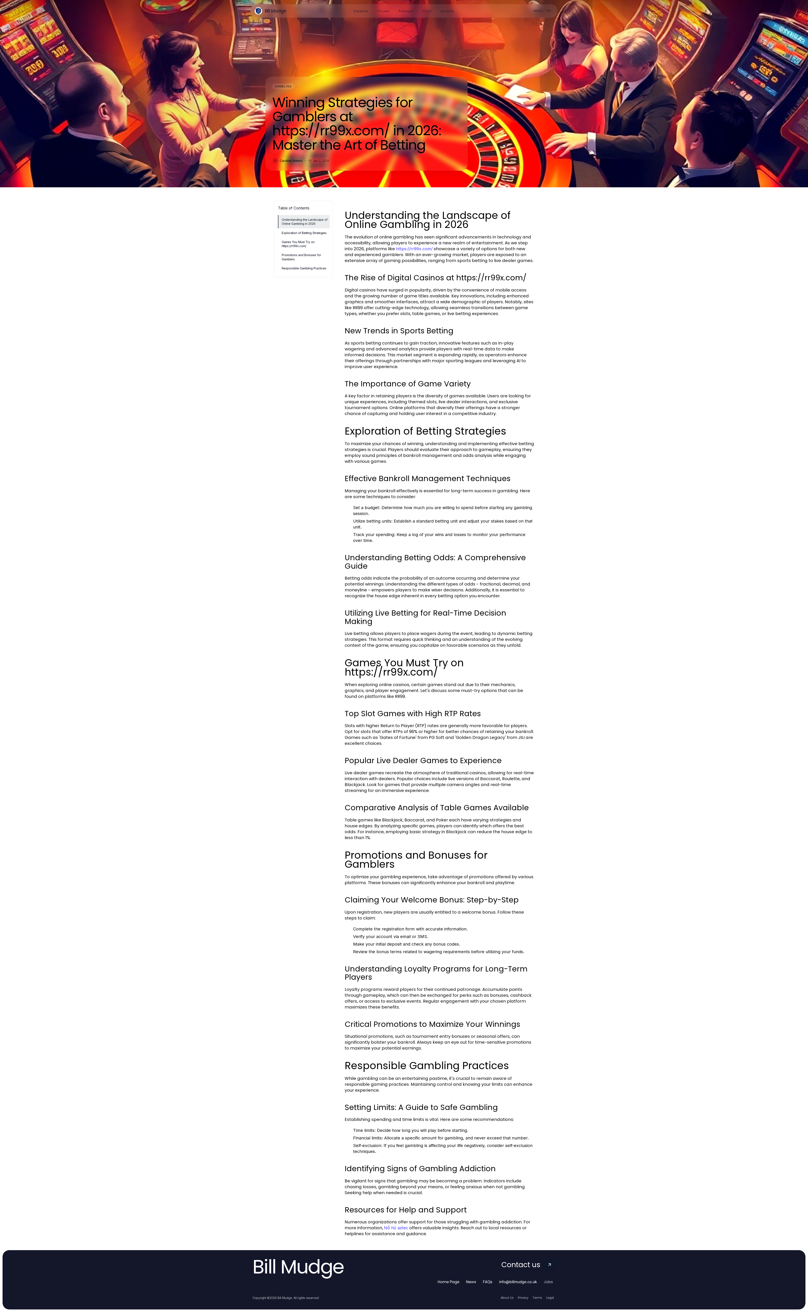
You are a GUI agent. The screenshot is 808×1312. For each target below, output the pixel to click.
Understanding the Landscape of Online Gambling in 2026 (304, 221)
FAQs (487, 1281)
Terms (537, 1298)
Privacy (523, 1298)
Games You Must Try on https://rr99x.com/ (298, 244)
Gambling (283, 86)
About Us (507, 1298)
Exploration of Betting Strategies (304, 233)
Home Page (448, 1281)
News (471, 1281)
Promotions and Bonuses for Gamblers (301, 257)
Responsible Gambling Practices (304, 268)
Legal (550, 1298)
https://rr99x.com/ (414, 248)
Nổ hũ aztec (396, 1227)
